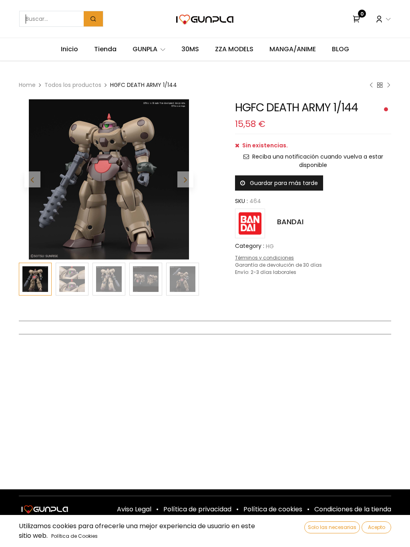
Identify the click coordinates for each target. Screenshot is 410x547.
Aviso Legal (134, 509)
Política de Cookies (74, 536)
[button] (32, 179)
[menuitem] (69, 49)
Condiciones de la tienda (352, 509)
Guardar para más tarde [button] (283, 183)
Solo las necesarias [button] (332, 527)
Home (27, 85)
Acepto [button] (376, 527)
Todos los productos (72, 85)
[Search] (93, 18)
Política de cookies (272, 509)
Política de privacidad (197, 509)
